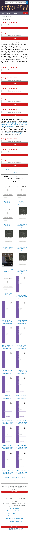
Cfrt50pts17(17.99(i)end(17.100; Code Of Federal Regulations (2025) (21, 347)
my (6, 13)
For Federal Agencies (14, 518)
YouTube (17, 529)
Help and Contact (14, 511)
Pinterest (19, 529)
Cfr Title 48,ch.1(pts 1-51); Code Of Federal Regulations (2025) (7, 472)
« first (7, 170)
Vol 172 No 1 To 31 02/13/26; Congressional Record (7, 294)
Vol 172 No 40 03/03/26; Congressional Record (7, 202)
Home (2, 16)
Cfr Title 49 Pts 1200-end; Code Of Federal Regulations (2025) (7, 422)
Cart (25, 13)
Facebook (10, 529)
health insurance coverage (13, 133)
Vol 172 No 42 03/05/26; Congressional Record (7, 225)
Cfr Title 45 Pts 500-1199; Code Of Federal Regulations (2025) (7, 447)
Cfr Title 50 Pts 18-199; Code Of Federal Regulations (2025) (21, 422)
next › (24, 170)
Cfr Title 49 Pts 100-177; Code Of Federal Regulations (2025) (21, 472)
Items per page (11, 181)
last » (15, 172)
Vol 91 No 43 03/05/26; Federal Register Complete (7, 248)
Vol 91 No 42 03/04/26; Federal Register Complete (21, 225)
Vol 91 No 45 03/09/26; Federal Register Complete (21, 271)
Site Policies (14, 508)
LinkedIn (22, 529)
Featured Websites (14, 521)
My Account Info (14, 513)
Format (5, 176)
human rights (20, 128)
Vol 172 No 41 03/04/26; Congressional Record (21, 202)
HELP (15, 13)
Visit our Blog (14, 527)
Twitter (12, 529)
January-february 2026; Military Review (7, 270)
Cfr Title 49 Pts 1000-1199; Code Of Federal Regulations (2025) (7, 347)
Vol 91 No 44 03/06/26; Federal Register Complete (21, 248)
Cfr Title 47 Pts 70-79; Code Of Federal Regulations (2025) (7, 322)
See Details (14, 491)
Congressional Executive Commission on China (14, 125)
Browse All (8, 16)
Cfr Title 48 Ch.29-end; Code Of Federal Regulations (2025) (21, 322)
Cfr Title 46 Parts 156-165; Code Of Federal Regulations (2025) (21, 372)
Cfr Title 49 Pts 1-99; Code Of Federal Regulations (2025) (21, 397)
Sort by (9, 178)
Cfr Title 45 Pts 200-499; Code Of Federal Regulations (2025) (7, 372)
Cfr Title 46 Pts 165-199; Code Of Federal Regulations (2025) (21, 447)
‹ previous (15, 170)
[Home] (14, 10)
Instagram (15, 529)
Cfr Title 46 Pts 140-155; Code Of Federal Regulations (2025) (21, 296)
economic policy (11, 123)
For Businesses (14, 516)
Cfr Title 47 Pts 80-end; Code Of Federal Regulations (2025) (7, 397)
